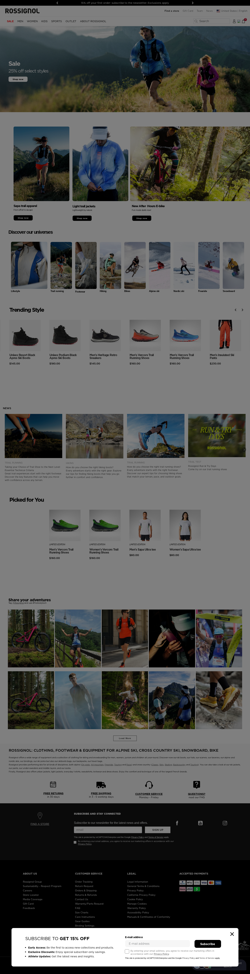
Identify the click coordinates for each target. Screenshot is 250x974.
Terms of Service (206, 958)
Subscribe (207, 944)
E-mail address (134, 937)
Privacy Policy (161, 954)
